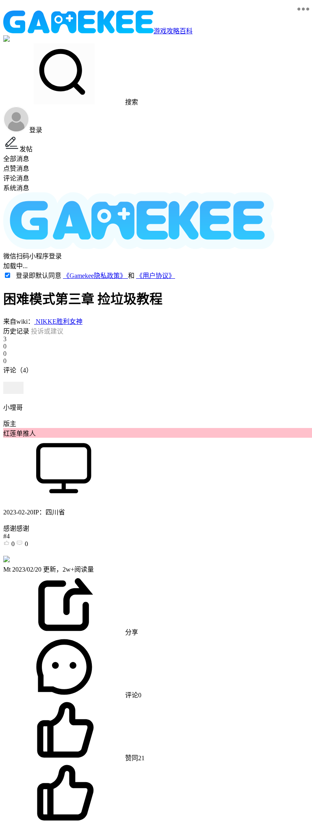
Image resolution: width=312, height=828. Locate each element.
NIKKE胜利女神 (58, 321)
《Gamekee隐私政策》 (95, 275)
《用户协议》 (155, 275)
